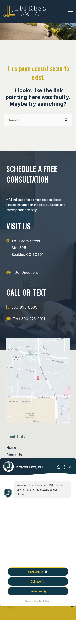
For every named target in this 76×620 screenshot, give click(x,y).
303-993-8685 (24, 307)
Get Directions (26, 272)
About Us (14, 455)
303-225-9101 (33, 319)
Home (11, 447)
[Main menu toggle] (70, 11)
